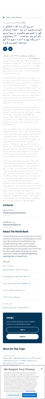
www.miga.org (8, 256)
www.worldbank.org (29, 253)
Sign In (22, 330)
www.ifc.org (22, 256)
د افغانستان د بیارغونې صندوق (16, 307)
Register (22, 337)
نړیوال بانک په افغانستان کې (16, 269)
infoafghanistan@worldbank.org (14, 213)
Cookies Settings (13, 395)
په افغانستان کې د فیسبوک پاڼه (16, 276)
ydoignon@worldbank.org (12, 224)
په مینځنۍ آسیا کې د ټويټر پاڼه (16, 283)
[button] (10, 49)
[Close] (41, 369)
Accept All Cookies (29, 395)
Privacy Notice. (30, 391)
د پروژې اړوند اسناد (12, 297)
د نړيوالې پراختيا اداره (14, 290)
